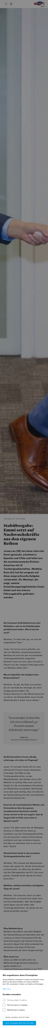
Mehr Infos (7, 989)
